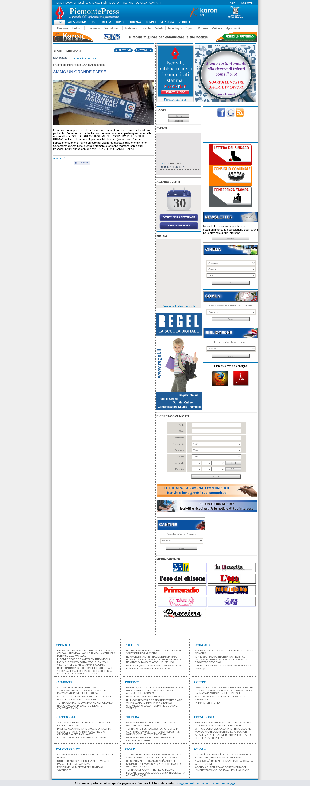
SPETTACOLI (65, 717)
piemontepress (73, 2)
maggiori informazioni (192, 783)
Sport (190, 28)
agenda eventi (168, 181)
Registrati (247, 2)
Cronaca (62, 28)
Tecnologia (175, 28)
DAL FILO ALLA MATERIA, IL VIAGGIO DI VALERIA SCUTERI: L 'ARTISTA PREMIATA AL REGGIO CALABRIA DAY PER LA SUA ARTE (83, 731)
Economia (93, 28)
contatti (155, 2)
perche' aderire (95, 2)
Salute (159, 28)
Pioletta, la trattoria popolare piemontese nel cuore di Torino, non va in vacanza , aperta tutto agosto (154, 690)
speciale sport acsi (85, 58)
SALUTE (200, 682)
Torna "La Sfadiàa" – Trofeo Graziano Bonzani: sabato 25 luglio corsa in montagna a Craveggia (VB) (155, 773)
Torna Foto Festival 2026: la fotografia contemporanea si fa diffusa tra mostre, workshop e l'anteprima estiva (153, 731)
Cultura (217, 28)
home (58, 2)
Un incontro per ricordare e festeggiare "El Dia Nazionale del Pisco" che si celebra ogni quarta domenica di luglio (85, 671)
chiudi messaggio (224, 783)
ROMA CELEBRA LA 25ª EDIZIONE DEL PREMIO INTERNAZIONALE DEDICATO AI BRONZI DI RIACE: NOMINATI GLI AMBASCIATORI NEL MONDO (154, 659)
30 (179, 203)
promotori (113, 2)
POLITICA (132, 645)
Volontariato (112, 28)
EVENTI (161, 128)
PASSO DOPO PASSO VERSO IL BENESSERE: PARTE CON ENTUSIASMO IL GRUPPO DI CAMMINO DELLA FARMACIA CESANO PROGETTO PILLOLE (224, 690)
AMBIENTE (64, 682)
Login (231, 2)
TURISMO (132, 682)
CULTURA (132, 717)
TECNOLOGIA (204, 717)
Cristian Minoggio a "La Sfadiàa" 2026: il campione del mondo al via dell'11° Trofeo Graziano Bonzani (153, 764)
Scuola (146, 28)
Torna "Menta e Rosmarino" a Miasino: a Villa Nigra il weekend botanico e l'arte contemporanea (85, 706)
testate (128, 2)
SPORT (130, 749)
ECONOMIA (202, 645)
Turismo (203, 28)
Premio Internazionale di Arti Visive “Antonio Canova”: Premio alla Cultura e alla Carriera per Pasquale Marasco (86, 653)
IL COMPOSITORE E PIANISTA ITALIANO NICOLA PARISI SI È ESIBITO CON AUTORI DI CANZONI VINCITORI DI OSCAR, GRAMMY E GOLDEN (83, 662)
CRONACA (63, 645)
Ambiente (131, 28)
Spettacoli (233, 28)
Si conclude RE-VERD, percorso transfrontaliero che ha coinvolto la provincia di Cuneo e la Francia (82, 690)
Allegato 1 (59, 158)
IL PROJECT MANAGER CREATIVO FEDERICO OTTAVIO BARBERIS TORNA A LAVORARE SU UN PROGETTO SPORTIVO (221, 659)
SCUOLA (200, 749)
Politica (77, 28)
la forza (141, 2)
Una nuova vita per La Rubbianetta (147, 696)
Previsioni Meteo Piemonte (178, 306)
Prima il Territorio (207, 703)
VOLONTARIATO (68, 749)
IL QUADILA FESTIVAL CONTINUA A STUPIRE (81, 737)
